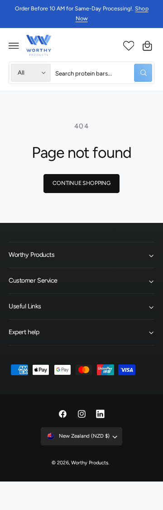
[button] (14, 45)
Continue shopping (81, 182)
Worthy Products (89, 463)
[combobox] (103, 72)
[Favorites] (128, 45)
